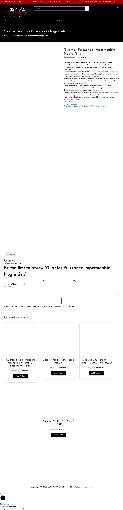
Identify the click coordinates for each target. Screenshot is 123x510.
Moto (97, 106)
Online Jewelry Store (83, 487)
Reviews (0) (11, 254)
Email (64, 297)
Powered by (4, 506)
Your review (8, 286)
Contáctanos (42, 21)
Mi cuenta (22, 21)
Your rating (8, 284)
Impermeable (79, 106)
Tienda (14, 21)
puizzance (103, 106)
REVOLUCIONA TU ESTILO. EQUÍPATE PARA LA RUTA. (47, 2)
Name (6, 297)
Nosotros (32, 21)
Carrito (51, 21)
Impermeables (89, 106)
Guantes (74, 104)
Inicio (7, 21)
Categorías (61, 21)
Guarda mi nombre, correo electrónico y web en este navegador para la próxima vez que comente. (40, 306)
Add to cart (20, 376)
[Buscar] (87, 8)
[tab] (10, 254)
